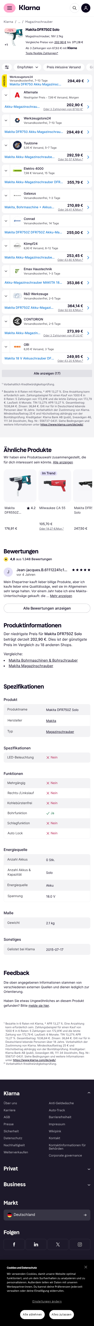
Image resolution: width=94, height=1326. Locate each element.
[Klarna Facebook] (14, 1244)
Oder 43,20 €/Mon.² (70, 360)
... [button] (19, 22)
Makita (51, 721)
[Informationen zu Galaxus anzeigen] (6, 195)
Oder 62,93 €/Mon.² (70, 310)
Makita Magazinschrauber (31, 665)
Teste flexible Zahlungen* (42, 53)
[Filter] (7, 67)
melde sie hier (39, 1005)
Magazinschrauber (60, 732)
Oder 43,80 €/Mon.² (70, 260)
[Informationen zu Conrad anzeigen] (6, 221)
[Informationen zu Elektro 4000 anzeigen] (6, 170)
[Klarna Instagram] (79, 1244)
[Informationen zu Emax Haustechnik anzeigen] (6, 271)
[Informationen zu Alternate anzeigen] (6, 95)
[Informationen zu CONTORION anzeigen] (6, 321)
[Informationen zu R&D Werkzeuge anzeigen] (6, 296)
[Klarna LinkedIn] (36, 1244)
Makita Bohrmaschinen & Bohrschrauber (43, 660)
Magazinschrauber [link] (39, 22)
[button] (14, 37)
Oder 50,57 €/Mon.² (70, 159)
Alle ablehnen (32, 1314)
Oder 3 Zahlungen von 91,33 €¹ (63, 335)
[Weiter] (84, 499)
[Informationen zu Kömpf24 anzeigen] (6, 245)
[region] (47, 1293)
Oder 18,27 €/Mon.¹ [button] (51, 528)
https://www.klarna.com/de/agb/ (61, 424)
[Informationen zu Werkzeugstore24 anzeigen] (6, 120)
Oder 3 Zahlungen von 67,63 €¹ (63, 109)
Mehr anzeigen (61, 596)
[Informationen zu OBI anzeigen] (6, 346)
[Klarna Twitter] (57, 1244)
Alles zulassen (61, 1314)
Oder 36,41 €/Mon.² (70, 209)
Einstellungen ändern (47, 1301)
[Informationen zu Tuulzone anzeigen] (6, 145)
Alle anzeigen (63, 462)
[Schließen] (86, 1267)
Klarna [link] (8, 22)
